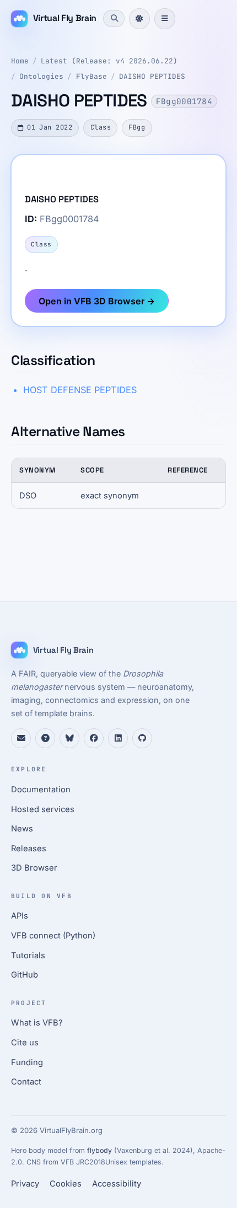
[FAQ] (45, 738)
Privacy (25, 1184)
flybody (99, 1150)
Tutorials (28, 955)
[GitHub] (142, 738)
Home (20, 61)
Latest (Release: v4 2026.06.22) (109, 61)
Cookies (66, 1184)
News (22, 829)
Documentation (41, 789)
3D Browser (34, 868)
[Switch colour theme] (139, 18)
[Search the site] (113, 18)
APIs (19, 916)
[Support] (21, 738)
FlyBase (91, 76)
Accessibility (116, 1184)
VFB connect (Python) (53, 936)
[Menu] (164, 18)
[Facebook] (94, 738)
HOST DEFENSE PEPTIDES (80, 389)
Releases (28, 848)
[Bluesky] (69, 738)
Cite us (25, 1043)
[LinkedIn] (118, 738)
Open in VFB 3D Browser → (97, 301)
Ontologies (41, 76)
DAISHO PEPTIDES (152, 76)
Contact (26, 1082)
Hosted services (42, 809)
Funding (27, 1062)
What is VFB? (37, 1023)
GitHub (24, 975)
